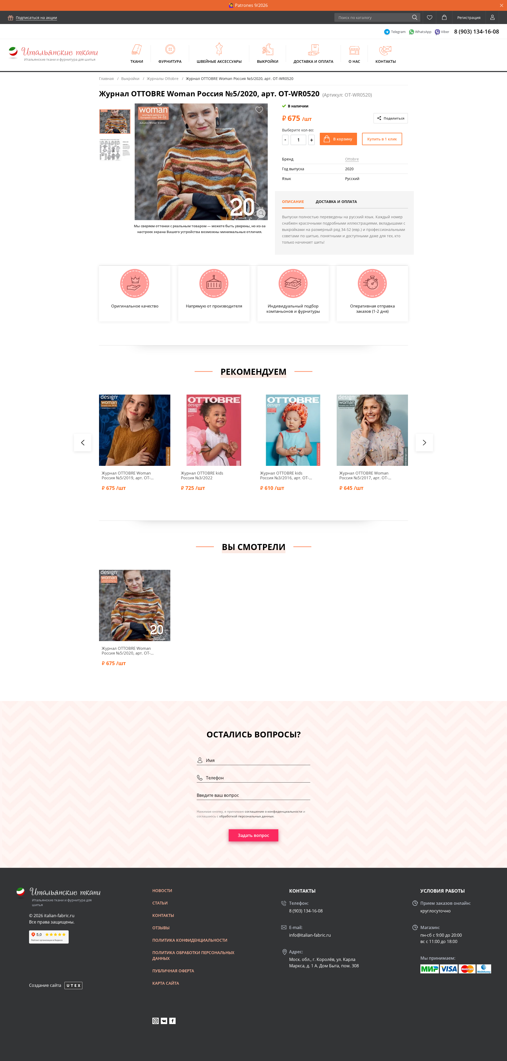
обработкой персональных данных (246, 816)
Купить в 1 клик (382, 138)
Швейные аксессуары (219, 61)
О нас (354, 61)
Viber (445, 31)
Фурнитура (169, 61)
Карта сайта (165, 983)
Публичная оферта (173, 970)
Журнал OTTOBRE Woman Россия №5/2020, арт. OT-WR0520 (126, 650)
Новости (162, 890)
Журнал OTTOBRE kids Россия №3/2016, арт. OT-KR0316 (284, 475)
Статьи (160, 903)
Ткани (136, 61)
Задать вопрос (253, 835)
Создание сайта (45, 985)
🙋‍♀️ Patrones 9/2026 (248, 5)
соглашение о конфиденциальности (273, 811)
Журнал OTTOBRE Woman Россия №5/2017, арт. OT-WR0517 (363, 475)
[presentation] (82, 442)
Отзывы (161, 927)
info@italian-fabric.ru (310, 935)
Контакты (385, 61)
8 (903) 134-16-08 (476, 31)
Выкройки (267, 61)
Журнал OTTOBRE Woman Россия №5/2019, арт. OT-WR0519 (126, 475)
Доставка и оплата (313, 61)
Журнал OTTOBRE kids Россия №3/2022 (202, 475)
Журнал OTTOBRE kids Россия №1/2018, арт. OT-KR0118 (443, 475)
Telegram (398, 31)
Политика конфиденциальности (189, 940)
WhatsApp (423, 31)
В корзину (342, 138)
